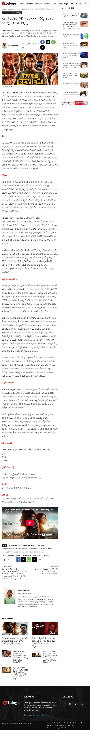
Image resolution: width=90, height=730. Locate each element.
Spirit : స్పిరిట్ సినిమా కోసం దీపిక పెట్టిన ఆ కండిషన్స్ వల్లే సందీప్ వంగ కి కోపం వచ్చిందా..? (44, 642)
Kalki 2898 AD (7, 552)
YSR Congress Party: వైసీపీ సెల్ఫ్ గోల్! (71, 35)
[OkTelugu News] (11, 702)
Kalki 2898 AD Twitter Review (11, 555)
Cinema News (33, 549)
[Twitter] (75, 704)
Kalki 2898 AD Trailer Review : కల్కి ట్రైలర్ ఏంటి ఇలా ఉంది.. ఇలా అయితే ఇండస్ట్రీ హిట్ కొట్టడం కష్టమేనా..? (50, 657)
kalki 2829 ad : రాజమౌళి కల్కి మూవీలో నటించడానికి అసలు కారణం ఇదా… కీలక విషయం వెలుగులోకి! (20, 657)
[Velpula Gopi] (5, 46)
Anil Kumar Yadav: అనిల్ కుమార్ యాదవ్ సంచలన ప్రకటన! (71, 93)
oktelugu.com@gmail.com (41, 715)
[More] (39, 559)
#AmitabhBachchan (14, 545)
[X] (48, 42)
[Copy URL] (42, 47)
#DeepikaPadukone (28, 545)
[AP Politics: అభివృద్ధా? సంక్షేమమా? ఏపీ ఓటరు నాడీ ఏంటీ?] (84, 45)
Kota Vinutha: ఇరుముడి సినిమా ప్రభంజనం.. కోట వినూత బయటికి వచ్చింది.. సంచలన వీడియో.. (71, 65)
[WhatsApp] (53, 42)
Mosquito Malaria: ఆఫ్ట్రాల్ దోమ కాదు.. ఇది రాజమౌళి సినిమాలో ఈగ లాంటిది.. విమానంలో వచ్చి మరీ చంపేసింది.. (71, 25)
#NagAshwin (23, 549)
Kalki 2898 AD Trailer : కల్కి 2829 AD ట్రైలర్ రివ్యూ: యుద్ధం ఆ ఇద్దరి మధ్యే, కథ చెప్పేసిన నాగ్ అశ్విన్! (20, 673)
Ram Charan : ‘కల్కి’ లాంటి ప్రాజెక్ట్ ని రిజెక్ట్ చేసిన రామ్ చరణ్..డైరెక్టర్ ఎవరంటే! (14, 641)
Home (4, 9)
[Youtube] (81, 704)
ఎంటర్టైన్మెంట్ (11, 9)
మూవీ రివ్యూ (17, 12)
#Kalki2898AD (41, 545)
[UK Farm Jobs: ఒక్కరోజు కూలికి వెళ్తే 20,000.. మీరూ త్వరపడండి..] (84, 75)
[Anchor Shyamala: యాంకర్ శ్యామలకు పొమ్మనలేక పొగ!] (84, 15)
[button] (85, 3)
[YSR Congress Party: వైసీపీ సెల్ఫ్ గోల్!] (84, 36)
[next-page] (66, 99)
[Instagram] (70, 704)
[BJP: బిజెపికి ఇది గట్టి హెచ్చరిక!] (84, 85)
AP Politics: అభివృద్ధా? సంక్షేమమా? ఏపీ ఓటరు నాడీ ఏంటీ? (70, 45)
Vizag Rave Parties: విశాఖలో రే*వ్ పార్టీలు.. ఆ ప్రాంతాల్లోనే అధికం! (71, 55)
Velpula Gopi (14, 45)
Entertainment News (46, 549)
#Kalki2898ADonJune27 (10, 549)
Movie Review (37, 555)
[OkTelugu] (9, 3)
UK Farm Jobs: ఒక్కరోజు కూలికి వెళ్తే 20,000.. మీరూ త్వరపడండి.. (70, 75)
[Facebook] (42, 42)
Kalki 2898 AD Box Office (20, 552)
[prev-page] (63, 99)
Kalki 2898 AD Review (36, 552)
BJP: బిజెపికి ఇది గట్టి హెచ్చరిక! (71, 83)
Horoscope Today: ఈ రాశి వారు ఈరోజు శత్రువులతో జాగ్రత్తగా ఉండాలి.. (46, 571)
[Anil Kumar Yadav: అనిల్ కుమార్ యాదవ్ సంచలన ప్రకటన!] (84, 94)
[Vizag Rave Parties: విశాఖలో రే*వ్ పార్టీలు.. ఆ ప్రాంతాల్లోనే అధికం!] (84, 55)
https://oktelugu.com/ (24, 593)
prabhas (46, 555)
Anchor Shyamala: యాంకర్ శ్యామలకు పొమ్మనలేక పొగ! (71, 14)
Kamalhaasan (26, 555)
